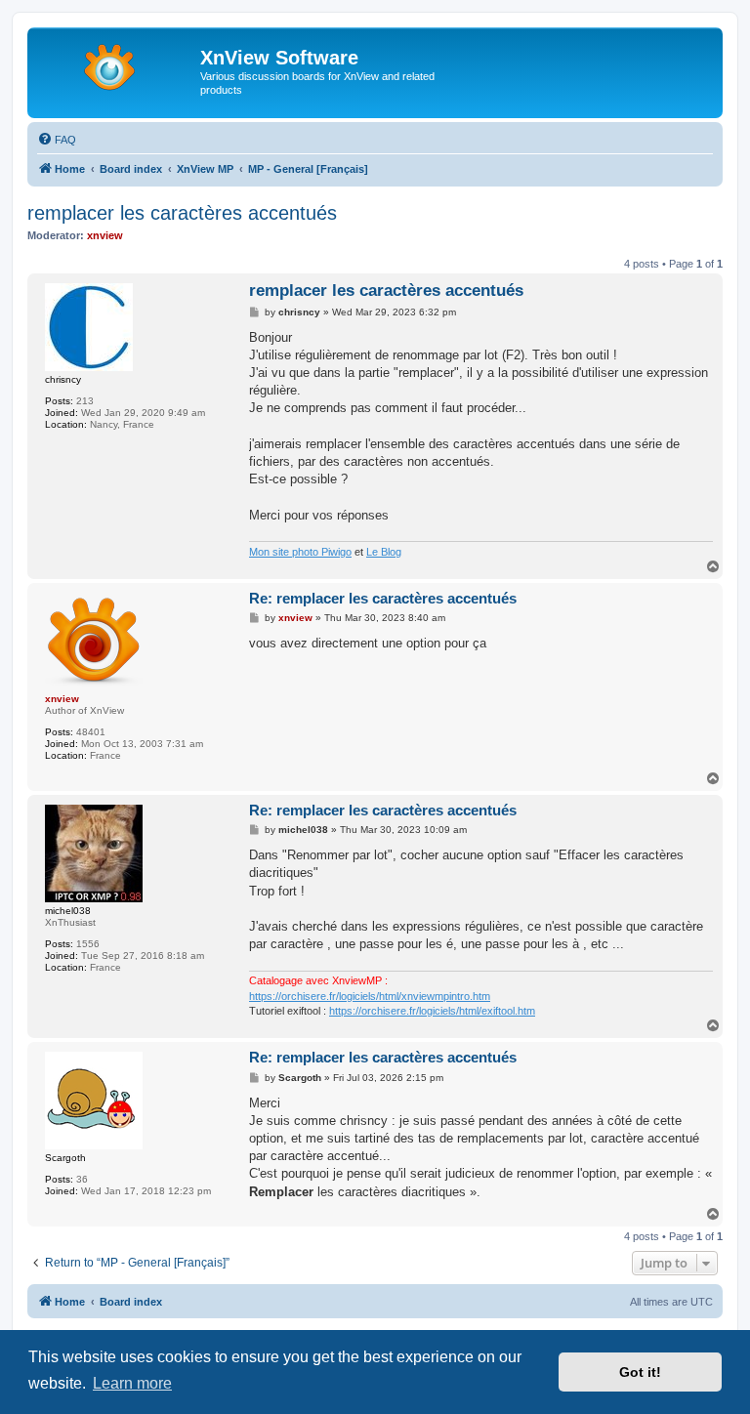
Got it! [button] (640, 1372)
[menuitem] (56, 139)
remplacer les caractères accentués (182, 213)
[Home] (116, 63)
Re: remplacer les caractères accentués (383, 598)
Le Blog (383, 552)
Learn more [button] (132, 1383)
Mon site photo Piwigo (300, 552)
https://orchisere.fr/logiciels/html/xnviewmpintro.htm (369, 996)
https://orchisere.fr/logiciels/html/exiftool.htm (432, 1011)
